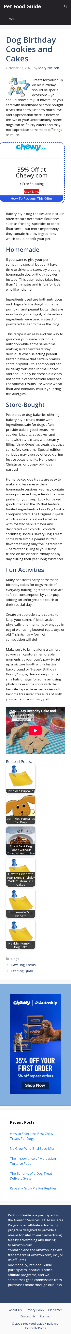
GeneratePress (35, 1328)
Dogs (15, 958)
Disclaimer (55, 1310)
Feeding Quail (22, 971)
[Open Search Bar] (65, 6)
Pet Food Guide (22, 6)
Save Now (31, 191)
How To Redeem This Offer (31, 198)
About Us (15, 1310)
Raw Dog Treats (23, 964)
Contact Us (28, 1316)
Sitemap (44, 1316)
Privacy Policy (35, 1310)
